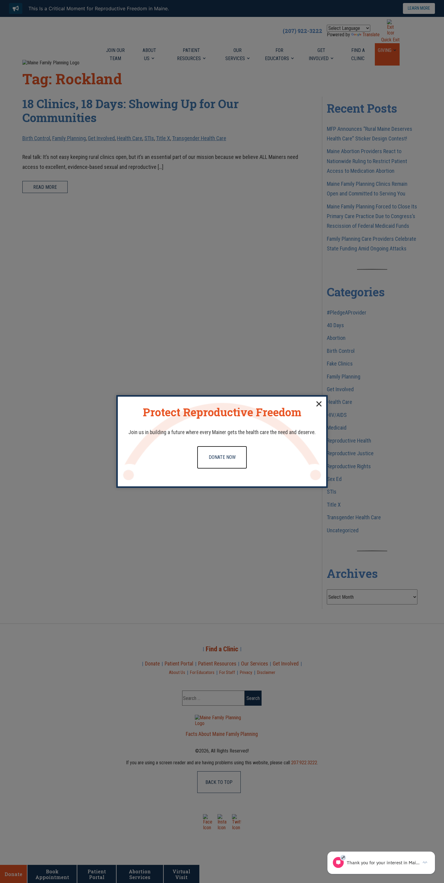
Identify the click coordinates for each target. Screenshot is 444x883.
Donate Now (222, 457)
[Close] (319, 404)
